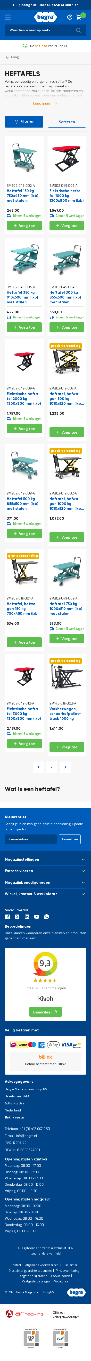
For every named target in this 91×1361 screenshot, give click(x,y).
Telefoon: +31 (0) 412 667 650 (27, 1129)
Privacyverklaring (67, 1270)
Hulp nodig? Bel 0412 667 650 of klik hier (45, 5)
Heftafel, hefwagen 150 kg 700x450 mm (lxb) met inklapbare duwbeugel (23, 609)
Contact (16, 1265)
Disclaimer (70, 1265)
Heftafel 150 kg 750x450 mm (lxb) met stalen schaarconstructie (23, 196)
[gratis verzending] (67, 376)
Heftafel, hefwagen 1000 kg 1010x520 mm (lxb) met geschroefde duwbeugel (66, 504)
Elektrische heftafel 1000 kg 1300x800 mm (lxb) (67, 196)
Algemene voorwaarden (41, 1265)
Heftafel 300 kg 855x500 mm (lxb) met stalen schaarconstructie (66, 297)
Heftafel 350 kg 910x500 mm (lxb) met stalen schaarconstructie (23, 297)
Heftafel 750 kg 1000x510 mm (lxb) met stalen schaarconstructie (66, 609)
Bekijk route (14, 1117)
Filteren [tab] (27, 121)
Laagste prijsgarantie (32, 1276)
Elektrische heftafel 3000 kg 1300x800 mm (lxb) (24, 714)
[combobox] (45, 30)
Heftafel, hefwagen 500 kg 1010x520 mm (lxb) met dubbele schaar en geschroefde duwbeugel (66, 399)
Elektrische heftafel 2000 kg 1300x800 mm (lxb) (24, 398)
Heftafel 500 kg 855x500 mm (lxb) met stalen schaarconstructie (23, 504)
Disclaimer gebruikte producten (30, 1270)
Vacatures (61, 1281)
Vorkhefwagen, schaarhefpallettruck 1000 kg (65, 714)
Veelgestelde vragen (36, 1281)
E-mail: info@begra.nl (21, 1136)
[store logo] (45, 17)
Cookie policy (60, 1276)
